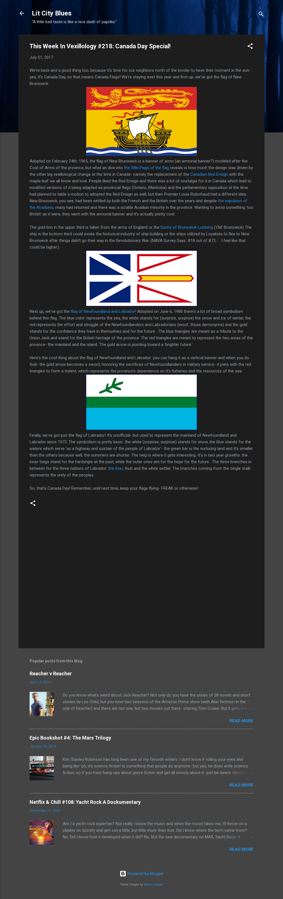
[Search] (261, 15)
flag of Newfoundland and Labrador (103, 311)
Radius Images (153, 884)
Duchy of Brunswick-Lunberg (187, 227)
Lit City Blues (52, 13)
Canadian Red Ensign (209, 174)
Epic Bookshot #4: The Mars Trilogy (70, 738)
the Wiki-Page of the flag (146, 167)
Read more (241, 720)
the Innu (115, 468)
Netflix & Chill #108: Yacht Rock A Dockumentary (85, 802)
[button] (250, 47)
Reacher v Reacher (51, 673)
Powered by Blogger (145, 873)
